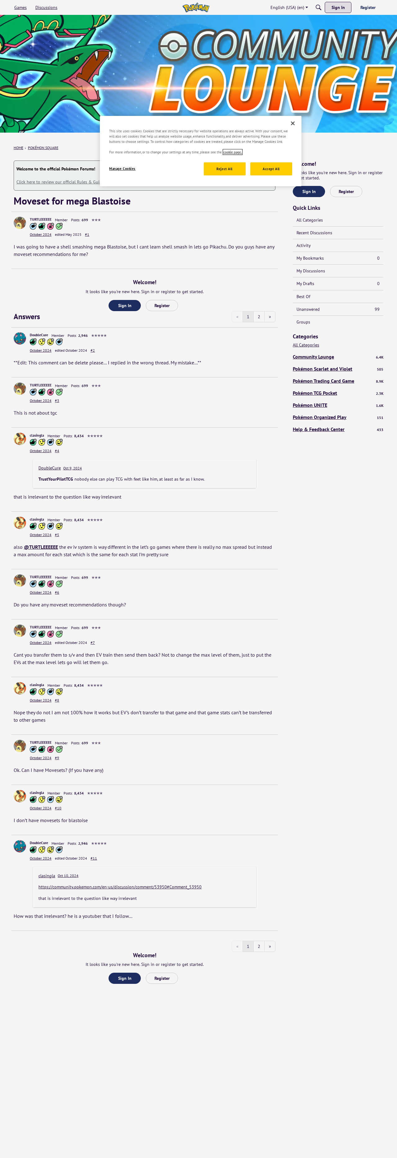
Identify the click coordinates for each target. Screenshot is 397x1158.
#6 (57, 592)
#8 (57, 700)
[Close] (293, 123)
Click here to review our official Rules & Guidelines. (65, 182)
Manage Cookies (122, 168)
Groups (303, 322)
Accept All (271, 168)
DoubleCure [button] (39, 334)
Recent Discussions (314, 233)
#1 (87, 234)
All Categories (310, 220)
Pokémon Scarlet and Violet (338, 369)
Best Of (303, 296)
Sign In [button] (125, 305)
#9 (57, 757)
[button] (20, 223)
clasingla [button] (37, 435)
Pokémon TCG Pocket (338, 393)
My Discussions (311, 271)
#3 (57, 400)
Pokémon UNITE (338, 405)
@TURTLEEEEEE (41, 547)
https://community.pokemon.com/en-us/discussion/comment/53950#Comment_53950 (120, 887)
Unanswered (338, 309)
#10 (58, 808)
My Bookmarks (338, 258)
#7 (93, 642)
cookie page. (232, 152)
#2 (93, 350)
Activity (304, 245)
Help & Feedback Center (338, 429)
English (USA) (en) (287, 7)
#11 (94, 858)
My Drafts (338, 283)
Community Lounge (338, 357)
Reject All (224, 168)
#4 (57, 450)
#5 (57, 534)
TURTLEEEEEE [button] (40, 219)
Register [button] (162, 305)
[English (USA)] (195, 7)
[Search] (318, 7)
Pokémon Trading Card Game (338, 381)
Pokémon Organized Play (338, 417)
